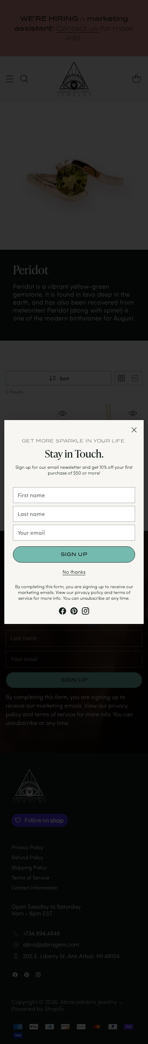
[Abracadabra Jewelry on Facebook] (62, 612)
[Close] (134, 430)
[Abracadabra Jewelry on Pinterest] (74, 612)
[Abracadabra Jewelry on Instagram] (85, 612)
